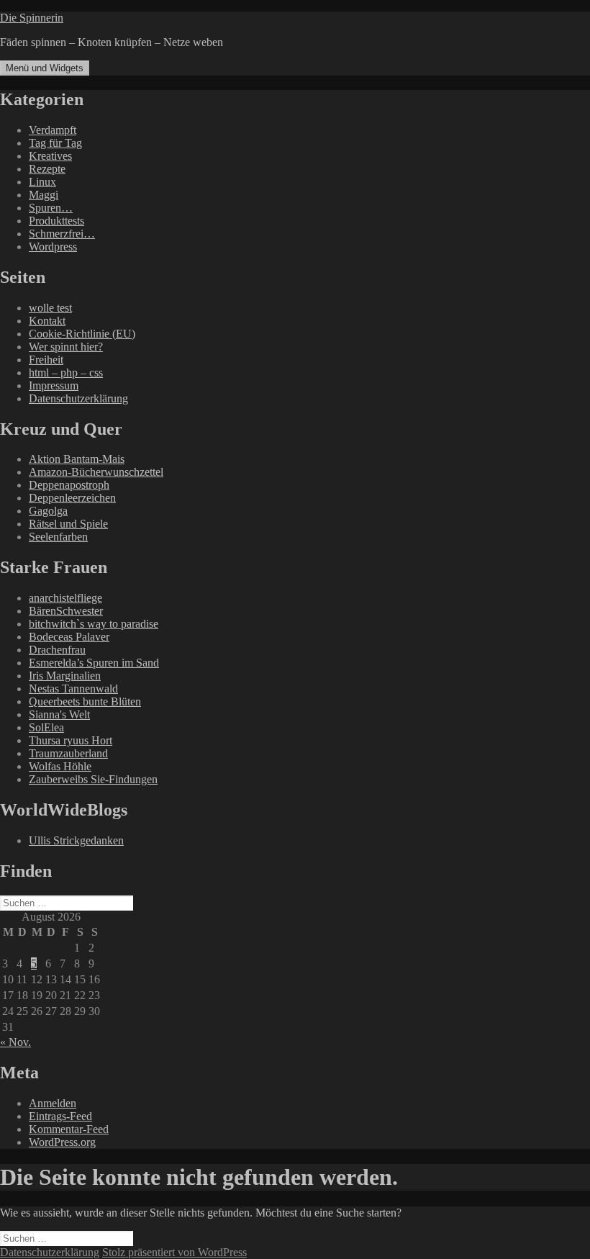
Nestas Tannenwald (73, 688)
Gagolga (48, 511)
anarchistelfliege (65, 598)
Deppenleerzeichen (72, 498)
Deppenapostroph (69, 485)
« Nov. (15, 1042)
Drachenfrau (57, 650)
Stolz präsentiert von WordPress (174, 1252)
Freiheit (46, 359)
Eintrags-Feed (60, 1116)
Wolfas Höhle (60, 766)
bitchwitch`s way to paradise (93, 624)
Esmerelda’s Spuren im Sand (94, 662)
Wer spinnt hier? (66, 346)
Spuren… (51, 208)
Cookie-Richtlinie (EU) (82, 334)
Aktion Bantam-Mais (76, 459)
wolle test (50, 308)
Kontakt (47, 321)
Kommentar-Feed (69, 1129)
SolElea (46, 727)
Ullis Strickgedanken (76, 840)
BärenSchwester (66, 611)
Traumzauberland (68, 753)
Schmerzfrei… (62, 233)
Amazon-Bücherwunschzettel (96, 472)
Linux (42, 182)
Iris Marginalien (65, 675)
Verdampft (52, 130)
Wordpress (53, 246)
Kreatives (50, 156)
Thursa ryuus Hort (70, 740)
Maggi (43, 195)
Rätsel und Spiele (68, 524)
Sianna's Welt (59, 714)
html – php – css (66, 372)
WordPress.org (62, 1142)
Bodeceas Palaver (69, 637)
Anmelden (52, 1103)
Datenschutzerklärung (78, 398)
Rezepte (47, 169)
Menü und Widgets (44, 68)
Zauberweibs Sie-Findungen (93, 779)
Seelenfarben (58, 537)
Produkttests (56, 221)
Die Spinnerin (31, 18)
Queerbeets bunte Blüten (85, 701)
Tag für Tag (55, 143)
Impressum (53, 385)
